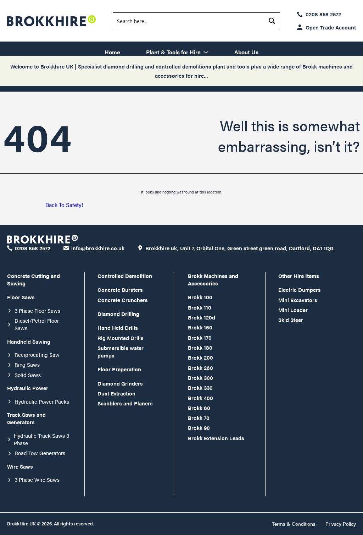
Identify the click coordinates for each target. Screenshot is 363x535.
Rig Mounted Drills (120, 338)
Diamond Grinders (120, 383)
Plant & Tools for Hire (173, 52)
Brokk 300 (200, 377)
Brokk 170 (200, 337)
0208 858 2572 (323, 14)
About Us (246, 52)
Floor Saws (21, 297)
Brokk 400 (200, 398)
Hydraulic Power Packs (42, 401)
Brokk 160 (200, 327)
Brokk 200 (200, 357)
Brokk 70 (199, 417)
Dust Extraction (116, 393)
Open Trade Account (331, 27)
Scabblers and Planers (125, 403)
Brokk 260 (200, 367)
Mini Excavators (297, 300)
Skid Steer (290, 319)
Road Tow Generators (40, 453)
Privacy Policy (340, 523)
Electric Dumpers (299, 289)
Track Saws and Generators (26, 418)
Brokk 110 (199, 307)
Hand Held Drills (117, 327)
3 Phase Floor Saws (37, 310)
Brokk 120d (201, 317)
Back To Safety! (64, 205)
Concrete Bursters (120, 289)
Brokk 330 (200, 387)
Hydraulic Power (27, 388)
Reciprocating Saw (37, 354)
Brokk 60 (199, 407)
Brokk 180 (200, 347)
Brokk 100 (200, 297)
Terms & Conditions (293, 523)
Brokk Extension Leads (216, 438)
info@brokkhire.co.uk (97, 248)
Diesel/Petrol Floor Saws (37, 324)
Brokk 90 (199, 427)
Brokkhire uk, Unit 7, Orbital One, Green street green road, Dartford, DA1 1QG (239, 248)
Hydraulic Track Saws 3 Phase (41, 439)
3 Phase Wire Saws (37, 479)
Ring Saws (27, 364)
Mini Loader (293, 309)
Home (112, 52)
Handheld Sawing (28, 341)
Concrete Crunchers (122, 300)
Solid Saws (28, 374)
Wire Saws (20, 466)
